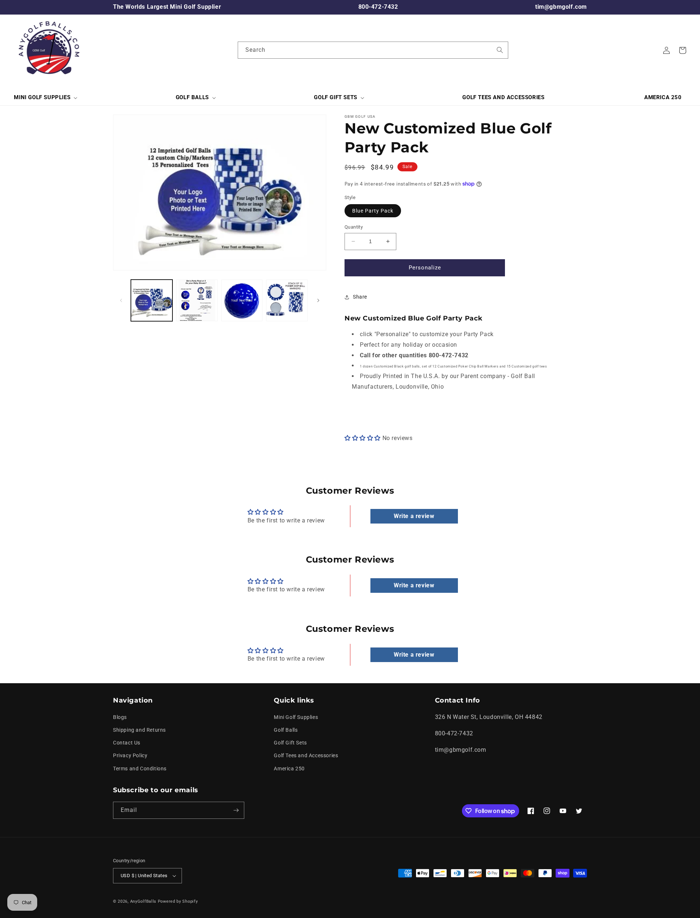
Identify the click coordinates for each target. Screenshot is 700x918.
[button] (44, 98)
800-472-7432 (378, 6)
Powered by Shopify (178, 901)
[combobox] (373, 50)
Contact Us (126, 743)
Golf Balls (286, 730)
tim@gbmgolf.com (561, 6)
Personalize (425, 267)
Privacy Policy (130, 755)
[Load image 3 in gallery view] (242, 300)
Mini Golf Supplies (296, 717)
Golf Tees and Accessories (306, 755)
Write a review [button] (414, 516)
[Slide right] (318, 300)
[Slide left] (121, 300)
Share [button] (360, 297)
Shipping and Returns (139, 730)
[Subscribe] (236, 810)
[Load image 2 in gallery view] (197, 300)
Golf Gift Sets (290, 743)
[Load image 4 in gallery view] (287, 300)
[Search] (500, 50)
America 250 (289, 768)
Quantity (354, 227)
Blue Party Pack (372, 211)
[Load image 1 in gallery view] (151, 300)
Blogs (120, 717)
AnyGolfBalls (143, 901)
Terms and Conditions (140, 768)
